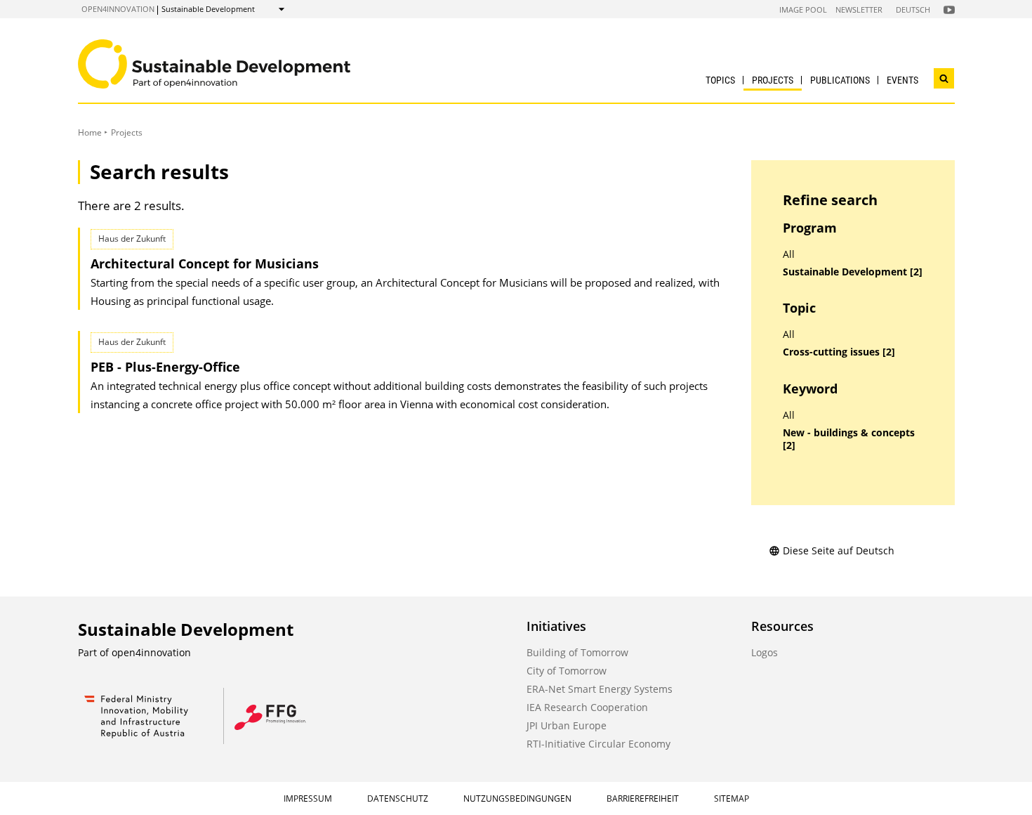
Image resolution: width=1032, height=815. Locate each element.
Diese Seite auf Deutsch (838, 550)
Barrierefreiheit (643, 798)
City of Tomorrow (567, 670)
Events (902, 80)
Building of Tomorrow (577, 652)
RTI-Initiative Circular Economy (598, 743)
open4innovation (117, 9)
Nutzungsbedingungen (517, 798)
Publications (840, 80)
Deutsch (913, 9)
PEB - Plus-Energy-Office (165, 366)
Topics (720, 80)
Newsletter (858, 9)
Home (90, 132)
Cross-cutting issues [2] (839, 352)
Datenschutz (397, 798)
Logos (764, 652)
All (789, 254)
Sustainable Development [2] (852, 272)
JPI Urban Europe (567, 725)
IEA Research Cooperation (587, 707)
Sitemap (731, 798)
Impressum (308, 798)
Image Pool (803, 9)
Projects (772, 80)
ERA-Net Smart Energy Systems (600, 689)
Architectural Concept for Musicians (205, 263)
